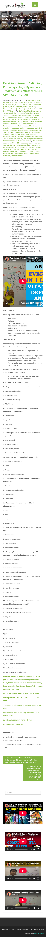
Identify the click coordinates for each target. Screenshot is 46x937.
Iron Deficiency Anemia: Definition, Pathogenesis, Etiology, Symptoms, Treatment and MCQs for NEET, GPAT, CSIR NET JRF (22, 760)
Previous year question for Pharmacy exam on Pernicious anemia (22, 140)
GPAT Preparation (16, 102)
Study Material (32, 109)
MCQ (5, 105)
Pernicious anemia (17, 128)
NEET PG (11, 105)
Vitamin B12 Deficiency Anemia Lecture (21, 155)
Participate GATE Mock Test (13, 724)
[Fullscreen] (38, 849)
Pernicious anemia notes (18, 130)
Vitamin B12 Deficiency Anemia (15, 149)
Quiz (25, 109)
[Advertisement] (23, 54)
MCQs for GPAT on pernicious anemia (17, 115)
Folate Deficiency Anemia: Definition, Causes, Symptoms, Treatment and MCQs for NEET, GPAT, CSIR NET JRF (34, 772)
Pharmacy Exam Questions (13, 109)
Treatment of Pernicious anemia (29, 147)
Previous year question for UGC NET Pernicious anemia (22, 142)
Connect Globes (39, 933)
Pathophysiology (29, 107)
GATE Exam (32, 100)
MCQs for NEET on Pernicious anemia (21, 116)
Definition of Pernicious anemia (30, 111)
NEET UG (18, 105)
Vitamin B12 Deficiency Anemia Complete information (20, 150)
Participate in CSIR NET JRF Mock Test (17, 720)
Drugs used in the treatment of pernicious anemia (21, 113)
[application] (23, 841)
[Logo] (15, 5)
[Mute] (34, 849)
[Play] (8, 849)
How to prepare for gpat (33, 102)
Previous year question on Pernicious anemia (22, 144)
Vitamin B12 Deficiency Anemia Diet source (21, 153)
